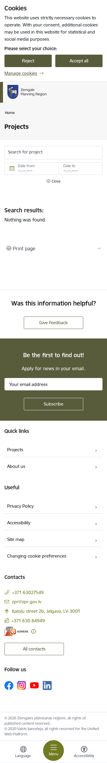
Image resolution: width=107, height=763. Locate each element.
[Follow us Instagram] (21, 685)
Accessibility (18, 522)
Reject (28, 61)
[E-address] (16, 631)
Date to (69, 166)
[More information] (33, 631)
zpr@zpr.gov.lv (26, 601)
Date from (26, 166)
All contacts (34, 649)
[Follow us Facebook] (8, 685)
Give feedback (53, 322)
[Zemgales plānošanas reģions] (52, 99)
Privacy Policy (20, 506)
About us (16, 466)
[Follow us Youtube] (34, 685)
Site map (15, 539)
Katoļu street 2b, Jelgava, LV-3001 (46, 611)
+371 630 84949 (28, 620)
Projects (15, 449)
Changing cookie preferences (36, 556)
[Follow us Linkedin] (47, 685)
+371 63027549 (28, 592)
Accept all (79, 61)
